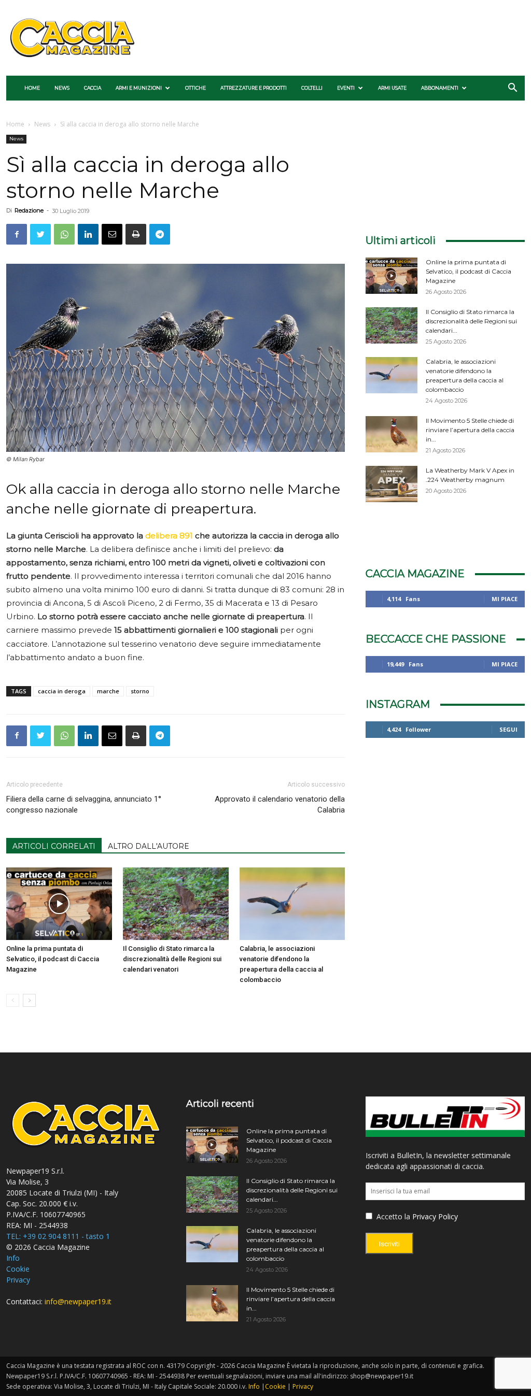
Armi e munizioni (139, 88)
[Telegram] (159, 234)
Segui (508, 729)
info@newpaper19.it (78, 1301)
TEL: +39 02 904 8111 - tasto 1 (58, 1236)
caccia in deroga (62, 691)
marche (108, 691)
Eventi (346, 88)
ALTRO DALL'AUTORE (148, 846)
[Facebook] (16, 234)
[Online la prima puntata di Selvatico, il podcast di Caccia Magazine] (59, 903)
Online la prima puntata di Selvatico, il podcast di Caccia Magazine (52, 959)
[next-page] (29, 1000)
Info (13, 1258)
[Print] (135, 234)
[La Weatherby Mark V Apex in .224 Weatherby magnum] (391, 484)
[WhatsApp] (64, 234)
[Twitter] (40, 234)
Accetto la (392, 1216)
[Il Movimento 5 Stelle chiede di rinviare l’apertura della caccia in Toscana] (391, 434)
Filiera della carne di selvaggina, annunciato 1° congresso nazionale (83, 804)
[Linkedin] (88, 234)
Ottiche (195, 88)
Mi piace (505, 599)
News (61, 88)
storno (140, 691)
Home (32, 88)
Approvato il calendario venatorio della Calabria (280, 804)
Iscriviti (389, 1244)
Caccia (92, 88)
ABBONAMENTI (439, 88)
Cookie (18, 1269)
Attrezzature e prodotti (253, 88)
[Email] (112, 234)
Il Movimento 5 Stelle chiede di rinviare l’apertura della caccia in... (470, 430)
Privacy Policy (435, 1216)
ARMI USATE (392, 88)
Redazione (29, 210)
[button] (512, 89)
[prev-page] (12, 1000)
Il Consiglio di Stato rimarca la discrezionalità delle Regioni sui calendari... (471, 321)
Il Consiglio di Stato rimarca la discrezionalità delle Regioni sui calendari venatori (172, 959)
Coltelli (312, 88)
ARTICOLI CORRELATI (53, 846)
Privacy (18, 1280)
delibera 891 (169, 535)
